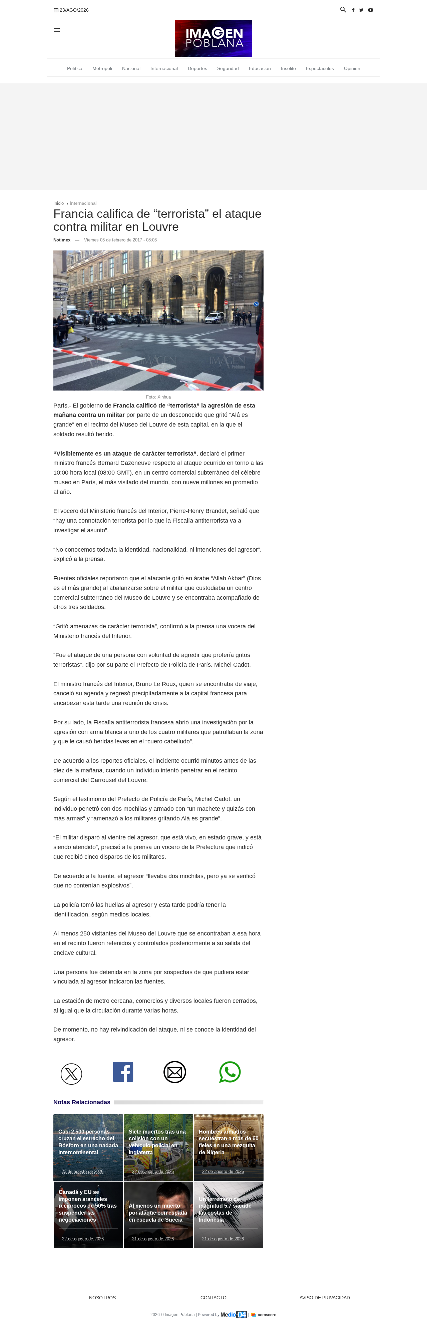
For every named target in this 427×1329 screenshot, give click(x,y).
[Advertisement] (213, 136)
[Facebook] (353, 10)
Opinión (352, 68)
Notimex (61, 239)
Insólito (288, 68)
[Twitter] (361, 10)
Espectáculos (320, 68)
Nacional (131, 68)
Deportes (197, 68)
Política (74, 68)
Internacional (164, 68)
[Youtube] (370, 10)
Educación (260, 68)
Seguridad (228, 68)
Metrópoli (102, 68)
